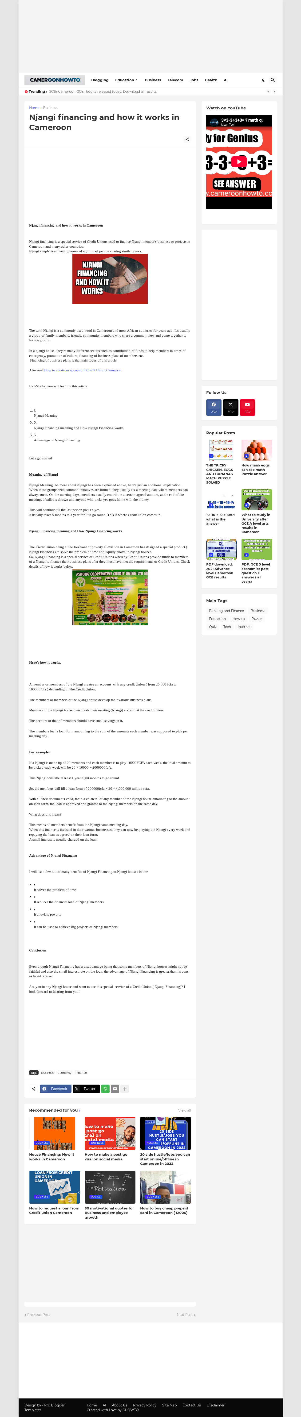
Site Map (169, 1405)
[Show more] (124, 1089)
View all (184, 1110)
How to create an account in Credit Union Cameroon (83, 370)
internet (244, 627)
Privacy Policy (144, 1405)
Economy (64, 1072)
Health (211, 80)
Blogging (100, 80)
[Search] (273, 80)
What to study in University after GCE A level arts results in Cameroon (256, 523)
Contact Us (191, 1405)
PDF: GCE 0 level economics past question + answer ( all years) (256, 573)
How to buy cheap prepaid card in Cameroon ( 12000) (164, 1210)
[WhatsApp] (105, 1089)
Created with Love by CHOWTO (113, 1410)
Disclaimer (216, 1405)
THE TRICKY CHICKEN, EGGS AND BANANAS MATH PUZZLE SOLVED (219, 474)
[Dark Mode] (264, 80)
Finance (81, 1072)
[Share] (187, 139)
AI (226, 80)
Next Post (185, 1315)
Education (124, 80)
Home (34, 108)
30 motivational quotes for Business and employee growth (109, 1213)
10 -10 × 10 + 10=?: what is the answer (220, 519)
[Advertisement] (150, 36)
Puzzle (257, 619)
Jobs (194, 80)
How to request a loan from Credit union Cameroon (54, 1210)
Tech (227, 627)
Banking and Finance (226, 611)
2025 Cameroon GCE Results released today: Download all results (103, 91)
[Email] (115, 1089)
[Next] (274, 91)
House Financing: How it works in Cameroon (51, 1156)
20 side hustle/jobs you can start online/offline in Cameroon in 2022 (165, 1159)
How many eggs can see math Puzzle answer (255, 469)
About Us (119, 1405)
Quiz (213, 627)
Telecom (175, 80)
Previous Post (38, 1315)
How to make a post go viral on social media (106, 1156)
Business (153, 80)
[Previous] (268, 91)
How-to (239, 619)
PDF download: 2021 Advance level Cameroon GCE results (219, 570)
